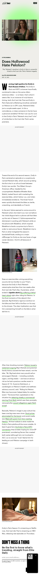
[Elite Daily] (6, 3)
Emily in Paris (23, 427)
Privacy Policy (7, 561)
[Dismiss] (35, 555)
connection (6, 429)
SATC (30, 427)
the (16, 427)
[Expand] (29, 555)
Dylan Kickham (10, 75)
